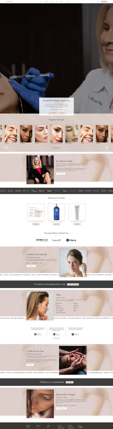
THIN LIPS (74, 310)
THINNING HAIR (75, 305)
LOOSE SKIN (58, 305)
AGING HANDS (75, 303)
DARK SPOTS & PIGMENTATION (60, 312)
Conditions (46, 1)
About (41, 1)
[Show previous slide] (6, 147)
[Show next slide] (106, 147)
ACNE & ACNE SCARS (59, 303)
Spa (56, 1)
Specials (67, 1)
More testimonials (56, 338)
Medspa (52, 1)
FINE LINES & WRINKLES (59, 310)
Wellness (61, 1)
